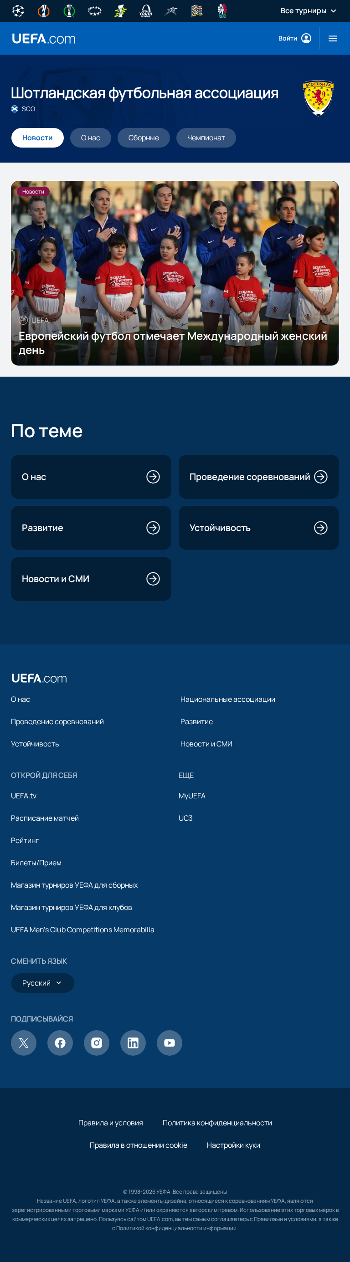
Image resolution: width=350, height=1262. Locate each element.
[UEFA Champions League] (18, 10)
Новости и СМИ (206, 744)
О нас (20, 699)
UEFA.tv (23, 796)
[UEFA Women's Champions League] (95, 10)
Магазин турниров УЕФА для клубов (71, 907)
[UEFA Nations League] (197, 10)
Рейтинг (25, 840)
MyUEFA (192, 796)
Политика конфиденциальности (217, 1123)
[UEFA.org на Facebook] (60, 1053)
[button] (329, 38)
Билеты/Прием (36, 863)
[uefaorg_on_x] (23, 1053)
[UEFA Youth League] (146, 10)
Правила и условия (110, 1123)
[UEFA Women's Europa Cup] (120, 10)
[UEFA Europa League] (43, 10)
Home (44, 38)
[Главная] (39, 678)
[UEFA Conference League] (69, 10)
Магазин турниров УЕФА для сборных (74, 885)
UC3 (186, 818)
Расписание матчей (45, 818)
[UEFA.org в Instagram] (96, 1053)
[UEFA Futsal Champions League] (171, 10)
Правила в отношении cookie (138, 1145)
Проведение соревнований (57, 721)
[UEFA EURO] (222, 10)
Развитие (196, 721)
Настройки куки (233, 1145)
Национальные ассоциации (227, 699)
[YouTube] (169, 1053)
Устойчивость (35, 744)
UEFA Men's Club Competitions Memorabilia (82, 930)
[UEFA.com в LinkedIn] (133, 1053)
